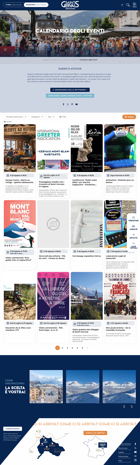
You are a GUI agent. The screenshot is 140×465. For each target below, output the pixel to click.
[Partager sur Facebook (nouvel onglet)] (63, 104)
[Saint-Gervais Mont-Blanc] (70, 5)
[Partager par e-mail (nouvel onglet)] (76, 104)
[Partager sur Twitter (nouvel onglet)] (68, 104)
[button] (128, 5)
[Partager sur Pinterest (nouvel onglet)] (72, 104)
